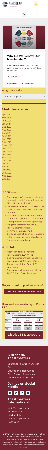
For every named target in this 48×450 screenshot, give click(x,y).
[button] (36, 4)
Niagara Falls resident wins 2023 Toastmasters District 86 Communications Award (23, 228)
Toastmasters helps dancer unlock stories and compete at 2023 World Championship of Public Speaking (25, 218)
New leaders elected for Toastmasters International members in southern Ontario (26, 209)
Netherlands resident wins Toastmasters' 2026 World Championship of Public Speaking (24, 255)
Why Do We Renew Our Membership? (23, 57)
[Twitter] (16, 393)
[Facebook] (10, 393)
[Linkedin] (22, 393)
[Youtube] (28, 393)
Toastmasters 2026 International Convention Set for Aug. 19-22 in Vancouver (23, 264)
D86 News (11, 192)
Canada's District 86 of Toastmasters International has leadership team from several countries (25, 237)
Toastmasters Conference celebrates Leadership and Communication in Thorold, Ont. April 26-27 (25, 200)
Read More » (13, 77)
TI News (9, 246)
